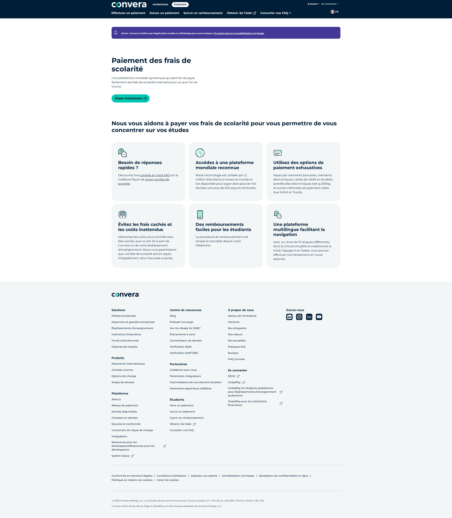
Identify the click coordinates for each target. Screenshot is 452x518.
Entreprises (160, 4)
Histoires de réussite (125, 346)
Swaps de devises (123, 382)
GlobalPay (234, 382)
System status (120, 455)
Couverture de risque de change (132, 430)
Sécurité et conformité (126, 424)
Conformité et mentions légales (132, 475)
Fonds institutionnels (125, 340)
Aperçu (116, 399)
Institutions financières (126, 334)
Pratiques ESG (237, 346)
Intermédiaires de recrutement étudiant (196, 382)
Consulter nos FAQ (274, 13)
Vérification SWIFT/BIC (184, 353)
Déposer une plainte (204, 475)
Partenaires (178, 364)
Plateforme (120, 393)
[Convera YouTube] (319, 317)
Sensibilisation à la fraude (238, 475)
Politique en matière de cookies (132, 480)
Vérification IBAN (180, 346)
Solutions (118, 310)
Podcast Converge (181, 322)
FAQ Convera (236, 359)
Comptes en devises (125, 417)
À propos (312, 3)
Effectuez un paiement (128, 13)
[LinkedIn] (289, 317)
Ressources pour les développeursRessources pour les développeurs (133, 446)
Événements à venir (182, 334)
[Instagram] (299, 317)
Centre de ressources (185, 310)
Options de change (124, 376)
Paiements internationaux (128, 363)
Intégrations (119, 436)
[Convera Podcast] (309, 317)
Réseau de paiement (125, 405)
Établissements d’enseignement (132, 328)
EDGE (231, 376)
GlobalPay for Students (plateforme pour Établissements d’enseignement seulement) (252, 392)
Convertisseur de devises (186, 340)
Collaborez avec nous (183, 369)
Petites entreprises (124, 315)
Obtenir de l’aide (239, 13)
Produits (118, 358)
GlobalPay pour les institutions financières (247, 403)
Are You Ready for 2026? (185, 328)
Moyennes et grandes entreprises (133, 322)
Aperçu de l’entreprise (242, 315)
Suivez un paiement (164, 13)
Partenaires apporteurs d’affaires (191, 388)
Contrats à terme (122, 369)
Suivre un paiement (182, 411)
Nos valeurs (235, 334)
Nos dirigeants (237, 328)
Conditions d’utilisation (171, 475)
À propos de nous (241, 310)
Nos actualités (237, 340)
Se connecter (329, 3)
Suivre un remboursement (203, 13)
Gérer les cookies (168, 480)
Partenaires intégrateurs (185, 376)
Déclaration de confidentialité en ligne (283, 475)
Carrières (233, 322)
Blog (173, 315)
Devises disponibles (124, 411)
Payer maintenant (128, 98)
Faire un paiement (182, 405)
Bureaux (233, 353)
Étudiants (180, 4)
